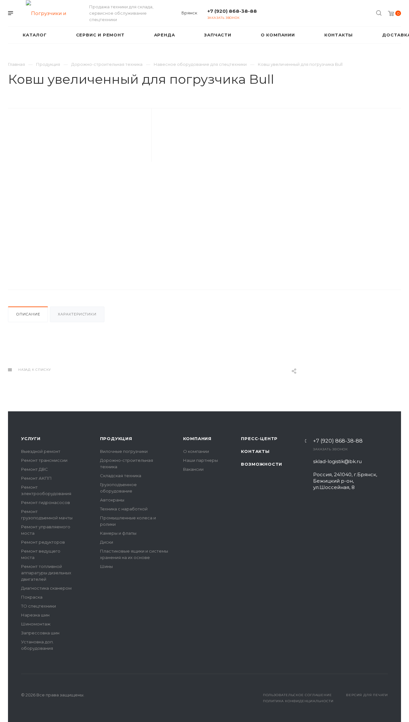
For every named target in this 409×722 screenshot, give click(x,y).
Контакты (255, 451)
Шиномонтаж (35, 623)
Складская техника (120, 475)
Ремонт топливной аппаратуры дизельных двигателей (46, 573)
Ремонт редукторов (43, 542)
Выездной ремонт (40, 451)
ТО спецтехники (38, 606)
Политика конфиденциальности (298, 701)
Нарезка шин (35, 614)
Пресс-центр (259, 438)
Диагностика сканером (46, 588)
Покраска (31, 597)
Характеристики (77, 314)
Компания (197, 438)
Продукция (116, 438)
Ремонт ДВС (34, 469)
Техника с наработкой (124, 508)
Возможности (261, 464)
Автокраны (112, 499)
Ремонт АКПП (36, 478)
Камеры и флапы (118, 533)
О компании (196, 451)
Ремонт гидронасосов (45, 502)
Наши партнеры (200, 460)
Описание (28, 314)
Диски (106, 542)
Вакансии (193, 469)
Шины (106, 566)
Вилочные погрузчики (124, 451)
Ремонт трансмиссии (44, 460)
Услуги (31, 438)
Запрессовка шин (40, 632)
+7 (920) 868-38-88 (232, 11)
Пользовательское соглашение (297, 695)
